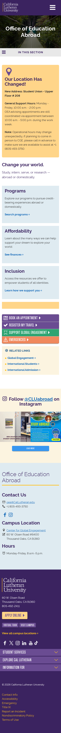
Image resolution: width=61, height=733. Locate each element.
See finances (13, 254)
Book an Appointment (23, 318)
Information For (14, 667)
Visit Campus (27, 625)
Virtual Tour (10, 625)
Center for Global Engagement (26, 530)
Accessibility (10, 698)
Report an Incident (13, 711)
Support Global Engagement (28, 332)
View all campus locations (19, 633)
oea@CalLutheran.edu (21, 502)
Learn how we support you (22, 290)
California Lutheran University (10, 8)
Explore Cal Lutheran (17, 660)
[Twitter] (11, 643)
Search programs (16, 214)
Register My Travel (21, 325)
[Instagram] (11, 515)
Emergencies (17, 339)
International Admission (22, 369)
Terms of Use (10, 719)
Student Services (14, 652)
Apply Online (13, 615)
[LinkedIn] (24, 643)
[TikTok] (36, 643)
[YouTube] (31, 643)
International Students (22, 363)
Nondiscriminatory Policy (18, 715)
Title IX (6, 707)
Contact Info (10, 694)
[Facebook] (5, 515)
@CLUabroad (38, 399)
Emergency (9, 703)
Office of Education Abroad (30, 31)
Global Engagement (20, 358)
